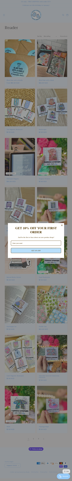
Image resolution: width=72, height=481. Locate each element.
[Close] (62, 225)
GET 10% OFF (36, 251)
